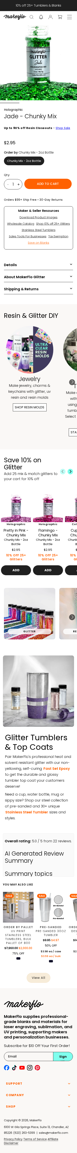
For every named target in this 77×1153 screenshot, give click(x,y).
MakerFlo (36, 1120)
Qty (6, 175)
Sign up (63, 1057)
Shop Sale (63, 128)
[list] (38, 617)
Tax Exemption (58, 236)
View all (38, 977)
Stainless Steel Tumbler (26, 812)
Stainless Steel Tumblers (38, 230)
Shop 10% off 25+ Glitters (53, 224)
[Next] (72, 382)
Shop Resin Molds (29, 407)
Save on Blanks (38, 243)
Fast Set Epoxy (56, 768)
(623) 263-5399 (24, 1133)
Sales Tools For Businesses (27, 236)
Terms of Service (35, 1139)
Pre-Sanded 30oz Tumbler (51, 933)
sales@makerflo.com (53, 1133)
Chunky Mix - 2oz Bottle (24, 161)
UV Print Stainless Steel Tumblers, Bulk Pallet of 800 (18, 937)
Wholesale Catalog (20, 224)
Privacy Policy (13, 1139)
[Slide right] (70, 471)
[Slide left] (63, 471)
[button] (32, 17)
